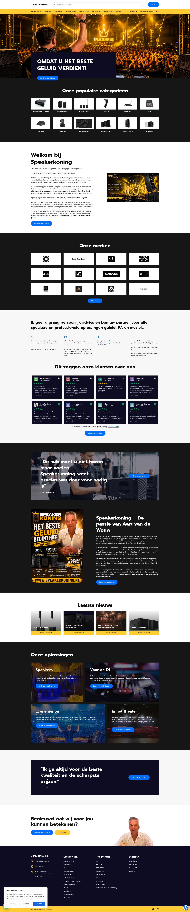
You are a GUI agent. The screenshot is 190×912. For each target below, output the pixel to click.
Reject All (26, 904)
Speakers (132, 871)
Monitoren (67, 898)
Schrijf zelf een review (95, 433)
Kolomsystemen (69, 878)
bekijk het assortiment (139, 476)
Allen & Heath (100, 884)
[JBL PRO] (46, 289)
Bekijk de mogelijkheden (47, 686)
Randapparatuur (69, 871)
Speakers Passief (69, 884)
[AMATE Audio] (111, 289)
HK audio (99, 864)
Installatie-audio (69, 894)
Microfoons (67, 891)
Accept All (39, 904)
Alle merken (95, 301)
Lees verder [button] (38, 396)
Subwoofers (68, 864)
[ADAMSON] (79, 289)
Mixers (66, 888)
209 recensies (113, 427)
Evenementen (133, 864)
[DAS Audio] (144, 259)
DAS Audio (99, 881)
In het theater (133, 861)
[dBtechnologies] (46, 274)
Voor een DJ (133, 868)
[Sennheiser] (79, 274)
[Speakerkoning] (39, 4)
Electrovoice (100, 871)
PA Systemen (68, 874)
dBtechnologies (101, 874)
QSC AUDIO (100, 868)
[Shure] (111, 274)
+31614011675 (101, 345)
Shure (98, 878)
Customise (13, 904)
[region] (26, 897)
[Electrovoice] (144, 274)
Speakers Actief (69, 861)
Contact (153, 4)
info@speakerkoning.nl (104, 343)
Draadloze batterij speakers (73, 881)
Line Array (67, 868)
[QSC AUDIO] (79, 259)
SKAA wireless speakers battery (106, 888)
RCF (97, 861)
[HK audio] (111, 259)
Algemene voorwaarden (38, 909)
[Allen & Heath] (144, 289)
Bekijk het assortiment (47, 78)
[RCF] (46, 259)
